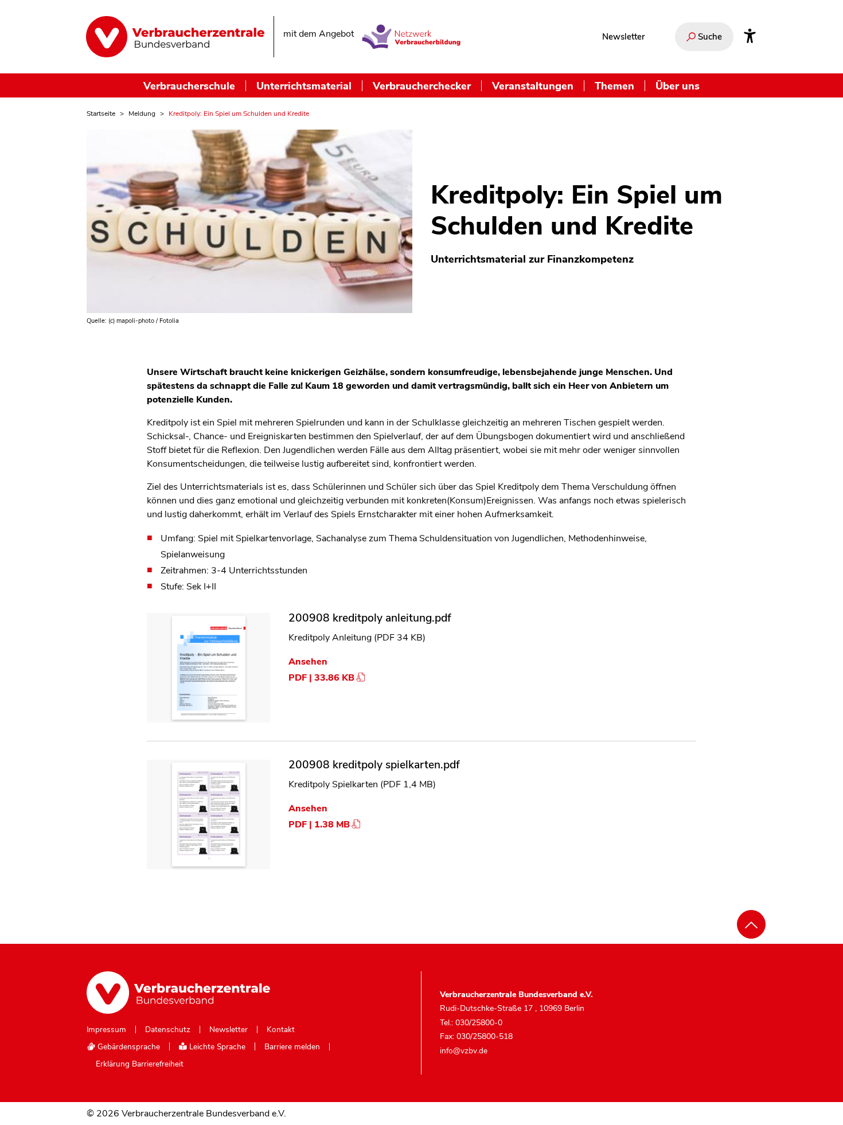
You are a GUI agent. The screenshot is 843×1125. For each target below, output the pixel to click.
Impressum (106, 1030)
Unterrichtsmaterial (304, 85)
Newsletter (623, 36)
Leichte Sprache (216, 1046)
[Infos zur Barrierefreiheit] (750, 37)
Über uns (677, 85)
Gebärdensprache (127, 1046)
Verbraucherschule (189, 85)
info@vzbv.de (463, 1050)
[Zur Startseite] (175, 36)
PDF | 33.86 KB (321, 677)
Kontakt (281, 1030)
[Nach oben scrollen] (751, 924)
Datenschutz (167, 1030)
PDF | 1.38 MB (319, 824)
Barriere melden (292, 1047)
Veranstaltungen (532, 85)
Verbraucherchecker (422, 85)
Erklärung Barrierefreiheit (140, 1064)
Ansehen (307, 661)
